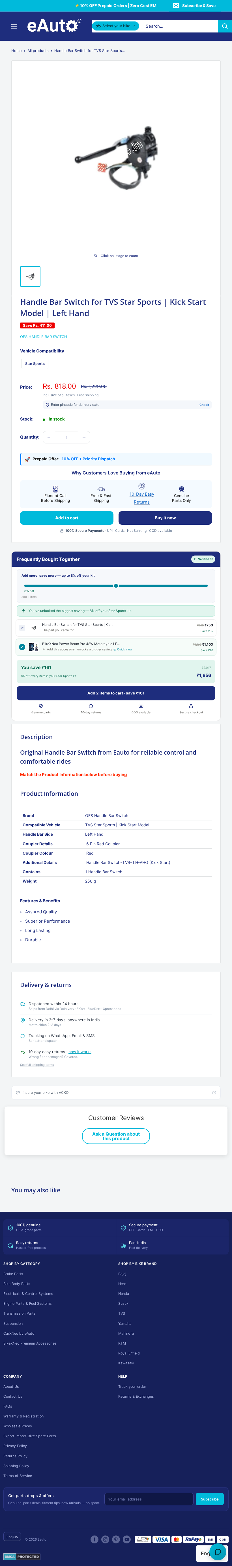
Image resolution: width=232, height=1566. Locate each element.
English (12, 1537)
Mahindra (126, 1333)
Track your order (132, 1386)
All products (38, 50)
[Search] (225, 26)
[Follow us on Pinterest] (116, 1539)
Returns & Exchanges (136, 1396)
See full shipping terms (37, 1065)
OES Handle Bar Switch (43, 336)
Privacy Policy (15, 1446)
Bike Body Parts (16, 1284)
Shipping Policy (16, 1466)
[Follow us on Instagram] (105, 1539)
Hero (122, 1284)
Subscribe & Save (199, 5)
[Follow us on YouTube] (127, 1539)
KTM (122, 1343)
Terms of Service (17, 1476)
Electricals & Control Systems (28, 1293)
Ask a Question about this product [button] (116, 1136)
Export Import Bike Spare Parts (29, 1436)
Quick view (124, 649)
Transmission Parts (19, 1313)
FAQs (7, 1406)
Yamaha (124, 1323)
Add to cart (66, 517)
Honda (123, 1293)
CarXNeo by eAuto (18, 1333)
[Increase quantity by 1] (84, 437)
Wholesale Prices (17, 1426)
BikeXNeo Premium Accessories (30, 1343)
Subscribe (210, 1499)
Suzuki (123, 1303)
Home (16, 50)
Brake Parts (13, 1274)
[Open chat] (217, 1551)
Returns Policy (15, 1456)
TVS (121, 1313)
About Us (11, 1386)
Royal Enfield (129, 1353)
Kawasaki (126, 1363)
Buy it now (165, 517)
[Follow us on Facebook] (94, 1539)
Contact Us (12, 1396)
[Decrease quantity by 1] (49, 437)
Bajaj (122, 1274)
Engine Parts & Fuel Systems (27, 1303)
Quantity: (29, 437)
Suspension (13, 1323)
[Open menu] (14, 26)
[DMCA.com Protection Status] (21, 1557)
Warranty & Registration (23, 1416)
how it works (79, 1051)
